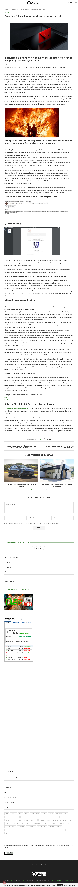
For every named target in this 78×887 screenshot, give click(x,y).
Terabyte (46, 830)
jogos (7, 823)
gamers (19, 820)
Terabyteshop (56, 830)
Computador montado (12, 817)
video (69, 830)
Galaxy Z (55, 817)
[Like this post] (42, 439)
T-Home (28, 830)
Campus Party (35, 813)
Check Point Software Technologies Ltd (18, 408)
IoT (70, 820)
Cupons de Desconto (11, 577)
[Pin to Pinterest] (48, 439)
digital (32, 817)
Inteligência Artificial (59, 820)
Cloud (51, 813)
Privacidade (55, 880)
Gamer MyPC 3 (9, 820)
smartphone (30, 826)
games (26, 820)
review (46, 823)
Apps (20, 813)
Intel (48, 820)
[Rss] (73, 3)
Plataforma (37, 823)
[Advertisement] (39, 689)
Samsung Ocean (10, 826)
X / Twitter (7, 400)
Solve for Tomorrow (55, 826)
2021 (22, 880)
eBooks (6, 572)
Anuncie (62, 880)
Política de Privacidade (11, 557)
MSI (23, 823)
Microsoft (16, 823)
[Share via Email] (50, 439)
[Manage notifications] (4, 882)
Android (13, 813)
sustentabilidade (10, 830)
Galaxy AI (47, 817)
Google (42, 820)
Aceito (60, 885)
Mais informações (69, 885)
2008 (11, 880)
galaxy (39, 817)
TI (63, 830)
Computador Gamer (61, 813)
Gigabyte (33, 820)
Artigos (14, 9)
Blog (5, 397)
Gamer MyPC (65, 817)
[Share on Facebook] (44, 439)
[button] (7, 474)
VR (6, 833)
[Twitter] (68, 3)
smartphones (42, 826)
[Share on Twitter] (46, 439)
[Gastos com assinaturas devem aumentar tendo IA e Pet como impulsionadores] (57, 470)
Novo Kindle (8, 567)
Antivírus (7, 562)
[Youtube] (71, 3)
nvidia (28, 823)
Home (6, 9)
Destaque (24, 817)
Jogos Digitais (9, 582)
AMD (7, 813)
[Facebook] (66, 3)
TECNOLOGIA (37, 830)
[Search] (76, 3)
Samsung (53, 823)
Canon (44, 813)
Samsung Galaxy (64, 823)
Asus (26, 813)
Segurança (21, 826)
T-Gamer (21, 830)
